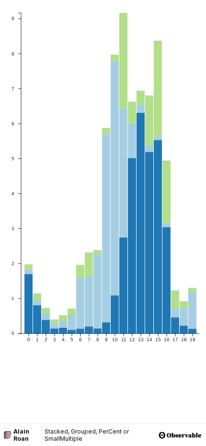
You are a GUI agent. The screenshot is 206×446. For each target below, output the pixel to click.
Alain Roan (21, 435)
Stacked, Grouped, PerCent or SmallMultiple (87, 435)
